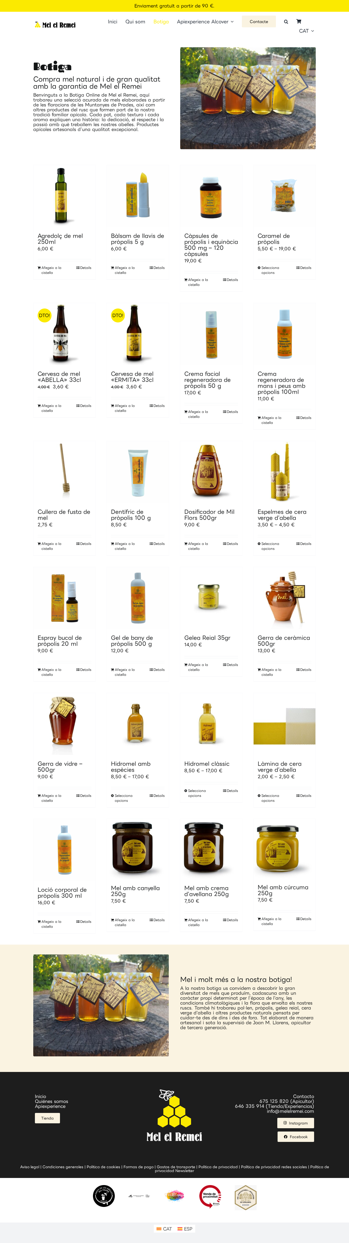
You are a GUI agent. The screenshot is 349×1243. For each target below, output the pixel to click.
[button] (286, 21)
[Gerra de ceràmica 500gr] (284, 598)
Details (85, 267)
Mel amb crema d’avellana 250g (206, 891)
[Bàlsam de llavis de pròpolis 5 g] (138, 196)
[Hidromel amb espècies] (138, 724)
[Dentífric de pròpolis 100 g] (138, 472)
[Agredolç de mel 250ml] (64, 196)
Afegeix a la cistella (51, 270)
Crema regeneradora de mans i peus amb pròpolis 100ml (281, 383)
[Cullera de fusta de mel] (64, 472)
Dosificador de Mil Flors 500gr (209, 515)
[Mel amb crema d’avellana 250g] (211, 849)
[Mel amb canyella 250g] (138, 849)
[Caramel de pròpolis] (284, 196)
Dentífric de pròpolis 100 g (131, 515)
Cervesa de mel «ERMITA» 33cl (132, 377)
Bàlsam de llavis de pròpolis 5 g (137, 239)
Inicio (40, 1096)
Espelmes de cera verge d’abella (282, 515)
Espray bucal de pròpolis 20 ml (60, 640)
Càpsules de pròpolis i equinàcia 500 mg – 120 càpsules (211, 245)
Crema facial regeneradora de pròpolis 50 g (207, 380)
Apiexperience (50, 1106)
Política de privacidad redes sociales (274, 1167)
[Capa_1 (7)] (55, 23)
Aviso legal (29, 1167)
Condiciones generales (63, 1167)
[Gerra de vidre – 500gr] (64, 724)
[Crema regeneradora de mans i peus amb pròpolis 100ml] (284, 334)
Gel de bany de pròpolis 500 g (132, 640)
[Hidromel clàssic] (211, 724)
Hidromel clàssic (207, 763)
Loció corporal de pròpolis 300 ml (62, 892)
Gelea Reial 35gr (207, 637)
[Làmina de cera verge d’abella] (284, 724)
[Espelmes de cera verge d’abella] (284, 472)
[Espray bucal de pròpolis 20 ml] (64, 598)
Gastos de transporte (176, 1167)
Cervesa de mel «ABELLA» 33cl (59, 377)
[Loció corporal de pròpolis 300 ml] (64, 850)
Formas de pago (139, 1167)
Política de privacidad (218, 1167)
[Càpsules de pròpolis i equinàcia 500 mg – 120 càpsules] (211, 196)
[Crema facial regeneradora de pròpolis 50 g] (211, 334)
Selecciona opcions (270, 270)
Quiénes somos (51, 1101)
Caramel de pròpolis (274, 239)
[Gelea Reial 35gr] (211, 598)
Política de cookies (103, 1167)
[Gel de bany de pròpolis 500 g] (138, 598)
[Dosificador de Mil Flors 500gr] (211, 472)
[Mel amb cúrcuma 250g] (284, 848)
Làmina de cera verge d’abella (280, 766)
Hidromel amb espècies (131, 766)
